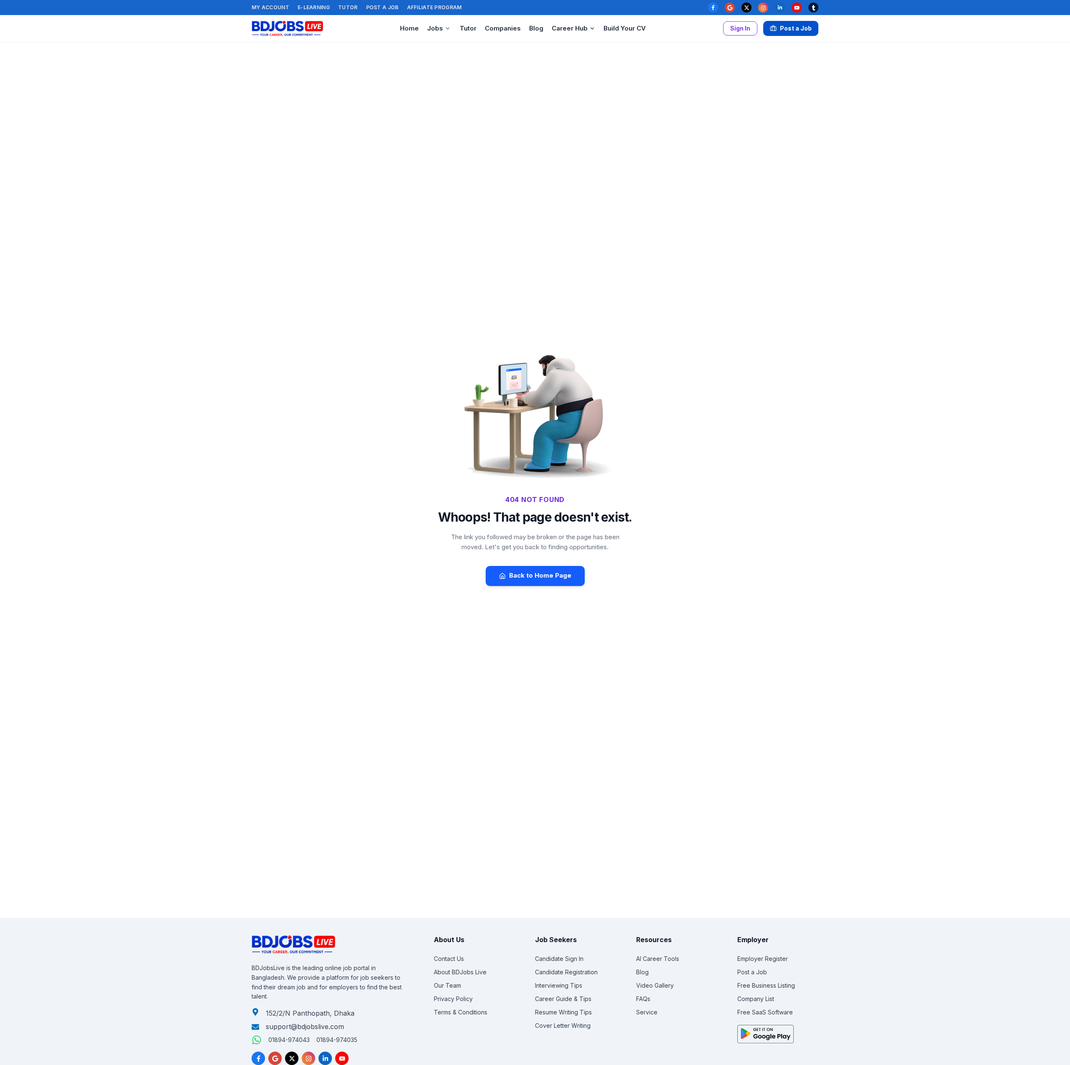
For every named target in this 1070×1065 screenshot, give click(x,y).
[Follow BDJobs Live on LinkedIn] (325, 1058)
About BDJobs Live (460, 972)
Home (409, 28)
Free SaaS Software (765, 1012)
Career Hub (570, 28)
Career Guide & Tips (563, 998)
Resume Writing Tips (563, 1012)
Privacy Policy (453, 998)
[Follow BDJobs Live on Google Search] (275, 1058)
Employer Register (762, 958)
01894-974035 (336, 1039)
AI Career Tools (657, 958)
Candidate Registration (566, 972)
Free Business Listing (766, 985)
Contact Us (449, 958)
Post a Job (382, 7)
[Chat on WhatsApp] (257, 1040)
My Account (270, 7)
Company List (755, 998)
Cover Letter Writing (563, 1025)
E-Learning (314, 7)
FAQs (643, 998)
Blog (536, 28)
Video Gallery (655, 985)
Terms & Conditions (460, 1012)
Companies (503, 28)
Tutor (348, 7)
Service (646, 1012)
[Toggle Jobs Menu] (447, 28)
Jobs (435, 28)
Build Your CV (625, 28)
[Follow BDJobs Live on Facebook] (258, 1058)
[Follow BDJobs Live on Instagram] (308, 1058)
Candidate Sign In (559, 958)
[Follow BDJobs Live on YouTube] (342, 1058)
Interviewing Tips (558, 985)
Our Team (447, 985)
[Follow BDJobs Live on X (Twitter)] (291, 1058)
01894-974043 (289, 1039)
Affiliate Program (434, 7)
